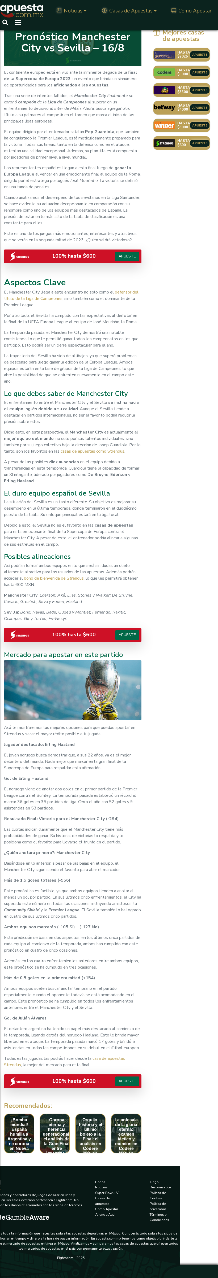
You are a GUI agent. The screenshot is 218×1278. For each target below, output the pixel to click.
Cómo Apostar (106, 1209)
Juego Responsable (160, 1185)
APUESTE (199, 54)
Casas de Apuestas (131, 10)
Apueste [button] (127, 256)
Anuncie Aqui (105, 1214)
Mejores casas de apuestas (183, 35)
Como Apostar (194, 10)
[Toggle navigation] (16, 23)
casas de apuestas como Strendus (92, 451)
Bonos (100, 1182)
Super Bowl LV (107, 1193)
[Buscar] (5, 22)
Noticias (73, 10)
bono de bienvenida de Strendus (54, 578)
